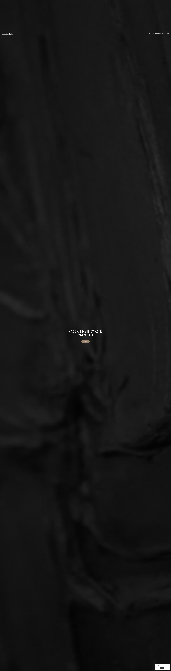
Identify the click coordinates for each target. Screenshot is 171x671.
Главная (149, 33)
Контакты (167, 33)
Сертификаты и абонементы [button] (158, 33)
